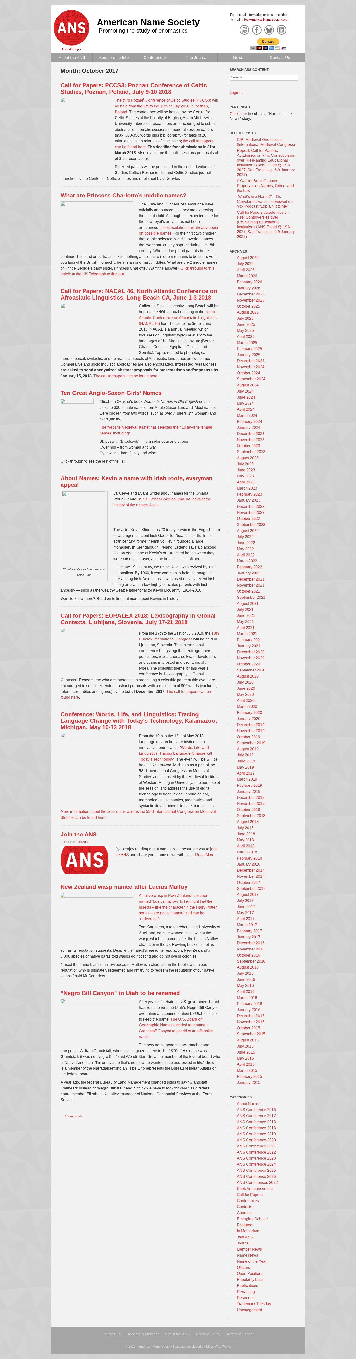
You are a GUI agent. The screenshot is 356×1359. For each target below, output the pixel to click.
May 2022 (245, 549)
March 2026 (247, 276)
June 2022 (246, 543)
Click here (238, 114)
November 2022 (250, 512)
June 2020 (246, 688)
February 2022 (249, 567)
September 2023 (251, 452)
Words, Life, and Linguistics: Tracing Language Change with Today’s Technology (176, 753)
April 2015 (246, 1064)
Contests (244, 1207)
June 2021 (246, 616)
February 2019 (249, 785)
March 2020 (247, 706)
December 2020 (250, 652)
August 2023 (248, 458)
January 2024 (248, 428)
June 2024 (246, 397)
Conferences (155, 57)
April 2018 (246, 846)
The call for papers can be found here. (125, 376)
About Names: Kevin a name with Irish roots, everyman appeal (137, 481)
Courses (244, 1213)
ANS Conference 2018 (256, 1122)
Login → (237, 92)
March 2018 (247, 852)
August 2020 (248, 676)
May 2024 (245, 403)
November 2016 (250, 949)
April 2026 (246, 270)
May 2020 (245, 694)
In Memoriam (248, 1231)
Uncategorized (249, 1310)
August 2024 (248, 385)
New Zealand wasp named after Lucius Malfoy (124, 887)
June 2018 (246, 834)
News (238, 57)
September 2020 (251, 670)
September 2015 (251, 1034)
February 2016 (249, 1004)
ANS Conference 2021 (256, 1146)
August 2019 (248, 749)
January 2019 (248, 791)
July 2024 (245, 391)
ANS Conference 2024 (256, 1164)
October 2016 (248, 955)
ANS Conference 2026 (256, 1176)
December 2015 (250, 1016)
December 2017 (250, 870)
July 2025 (245, 318)
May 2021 (245, 622)
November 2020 (250, 658)
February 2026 (249, 282)
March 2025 (247, 343)
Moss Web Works (218, 1346)
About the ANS (72, 57)
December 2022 (250, 506)
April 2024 (246, 409)
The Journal (196, 57)
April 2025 (246, 337)
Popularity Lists (250, 1279)
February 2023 (249, 494)
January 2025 (248, 355)
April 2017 (246, 919)
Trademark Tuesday (254, 1304)
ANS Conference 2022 (256, 1152)
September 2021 (251, 597)
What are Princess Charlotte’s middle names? (123, 195)
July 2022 (245, 537)
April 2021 (246, 628)
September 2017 (251, 888)
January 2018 (248, 864)
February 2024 (249, 421)
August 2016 (248, 967)
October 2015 (248, 1028)
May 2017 (245, 913)
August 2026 (248, 258)
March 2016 (247, 998)
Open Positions (250, 1273)
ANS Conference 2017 (256, 1116)
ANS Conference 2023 (256, 1158)
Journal (243, 1243)
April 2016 (246, 992)
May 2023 (245, 476)
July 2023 (245, 464)
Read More (204, 855)
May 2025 (245, 330)
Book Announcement (255, 1189)
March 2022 (247, 561)
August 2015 (248, 1040)
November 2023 (250, 440)
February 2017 (249, 931)
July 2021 (245, 609)
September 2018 (251, 816)
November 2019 (250, 731)
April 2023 (246, 482)
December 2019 (250, 725)
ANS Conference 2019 (256, 1134)
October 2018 (248, 810)
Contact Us (280, 57)
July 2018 (245, 828)
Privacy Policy (208, 1334)
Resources (246, 1298)
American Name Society (148, 22)
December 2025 (250, 294)
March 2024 (247, 415)
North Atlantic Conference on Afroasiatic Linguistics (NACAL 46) (178, 318)
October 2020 (248, 664)
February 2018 (249, 858)
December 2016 (250, 943)
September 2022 (251, 525)
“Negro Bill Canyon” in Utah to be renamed (120, 993)
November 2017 (250, 876)
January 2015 (248, 1083)
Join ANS (82, 841)
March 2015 (247, 1070)
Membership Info (113, 57)
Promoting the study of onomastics (143, 30)
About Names (248, 1104)
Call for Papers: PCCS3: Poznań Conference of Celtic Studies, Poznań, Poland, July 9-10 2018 (134, 88)
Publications (247, 1286)
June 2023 (246, 470)
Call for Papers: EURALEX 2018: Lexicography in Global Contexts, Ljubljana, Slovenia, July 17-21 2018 (138, 618)
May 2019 (245, 767)
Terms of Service (240, 1334)
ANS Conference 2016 (256, 1110)
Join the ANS (79, 834)
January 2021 (248, 646)
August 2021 (248, 603)
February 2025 (249, 349)
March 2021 (247, 634)
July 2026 (245, 264)
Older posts (72, 1116)
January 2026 (248, 288)
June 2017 (246, 907)
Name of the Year (252, 1261)
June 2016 (246, 979)
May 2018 (245, 840)
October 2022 (248, 518)
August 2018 (248, 822)
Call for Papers (250, 1195)
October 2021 (248, 591)
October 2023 (248, 446)
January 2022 (248, 573)
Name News (247, 1255)
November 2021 (250, 585)
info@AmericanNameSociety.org (264, 19)
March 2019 (247, 779)
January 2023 (248, 500)
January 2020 (248, 719)
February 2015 (249, 1076)
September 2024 (251, 379)
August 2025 (248, 312)
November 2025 (250, 300)
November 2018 (250, 804)
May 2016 (245, 985)
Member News (249, 1249)
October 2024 (248, 373)
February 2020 (249, 713)
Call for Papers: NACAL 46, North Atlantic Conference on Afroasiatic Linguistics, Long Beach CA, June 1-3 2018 (139, 294)
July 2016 (245, 973)
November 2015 (250, 1022)
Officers (243, 1267)
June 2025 (246, 324)
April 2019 (246, 773)
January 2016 (248, 1010)
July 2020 (245, 682)
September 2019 (251, 743)
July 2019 (245, 755)
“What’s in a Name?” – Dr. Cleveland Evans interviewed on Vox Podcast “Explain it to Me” (265, 201)
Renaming (246, 1292)
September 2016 (251, 961)
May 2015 (245, 1058)
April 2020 (246, 700)
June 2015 (246, 1052)
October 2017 (248, 882)
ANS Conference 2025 (256, 1170)
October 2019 (248, 737)
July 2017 (245, 901)
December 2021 (250, 579)
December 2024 (250, 361)
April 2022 (246, 555)
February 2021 (249, 640)
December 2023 (250, 434)
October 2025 (248, 306)
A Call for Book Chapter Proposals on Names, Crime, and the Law (265, 186)
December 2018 (250, 797)
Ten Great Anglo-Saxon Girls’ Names (111, 393)
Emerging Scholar (252, 1219)
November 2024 (250, 367)
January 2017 (248, 937)
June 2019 (246, 761)
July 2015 (245, 1046)
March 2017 (247, 925)
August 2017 (248, 894)
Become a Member (142, 1334)
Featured (244, 1225)
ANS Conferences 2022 (257, 1182)
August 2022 (248, 531)
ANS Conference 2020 (256, 1140)
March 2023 (247, 488)
